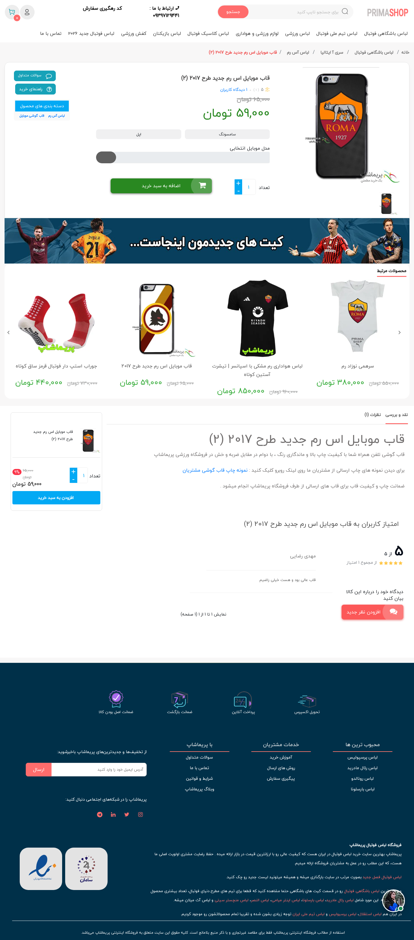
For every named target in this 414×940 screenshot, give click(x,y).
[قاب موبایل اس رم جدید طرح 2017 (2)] (342, 125)
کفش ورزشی (133, 33)
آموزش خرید (281, 757)
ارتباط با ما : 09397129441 (164, 12)
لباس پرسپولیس (362, 757)
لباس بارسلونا (363, 789)
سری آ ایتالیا (332, 52)
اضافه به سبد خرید (161, 185)
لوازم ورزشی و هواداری (257, 33)
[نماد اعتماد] (41, 868)
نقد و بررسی (397, 414)
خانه (405, 52)
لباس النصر (260, 900)
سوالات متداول (30, 75)
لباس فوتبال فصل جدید (382, 877)
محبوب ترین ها (363, 745)
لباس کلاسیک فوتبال (208, 33)
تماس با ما (51, 33)
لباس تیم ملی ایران (308, 914)
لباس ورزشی (297, 33)
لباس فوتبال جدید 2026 (91, 33)
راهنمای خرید (31, 89)
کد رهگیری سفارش (102, 8)
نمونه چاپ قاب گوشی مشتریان (214, 470)
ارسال (39, 769)
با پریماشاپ (199, 745)
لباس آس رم (298, 52)
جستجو (233, 11)
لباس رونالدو (362, 778)
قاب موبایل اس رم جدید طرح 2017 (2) (243, 52)
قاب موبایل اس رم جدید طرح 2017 (157, 366)
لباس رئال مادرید (362, 768)
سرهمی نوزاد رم (358, 366)
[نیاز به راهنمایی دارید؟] (393, 902)
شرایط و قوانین (199, 778)
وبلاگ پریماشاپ (199, 789)
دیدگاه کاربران (232, 89)
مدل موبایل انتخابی (250, 148)
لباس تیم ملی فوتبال (336, 33)
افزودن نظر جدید (364, 612)
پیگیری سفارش (281, 778)
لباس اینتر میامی (286, 900)
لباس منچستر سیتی (232, 900)
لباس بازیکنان (167, 33)
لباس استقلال (370, 914)
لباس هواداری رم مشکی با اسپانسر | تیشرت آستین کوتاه (257, 370)
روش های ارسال (281, 768)
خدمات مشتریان (281, 745)
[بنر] (207, 241)
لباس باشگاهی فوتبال (386, 33)
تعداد (264, 187)
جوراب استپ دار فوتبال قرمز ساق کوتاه (56, 366)
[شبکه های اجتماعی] (141, 815)
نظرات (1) (373, 414)
